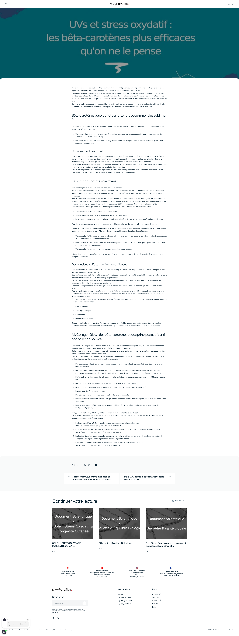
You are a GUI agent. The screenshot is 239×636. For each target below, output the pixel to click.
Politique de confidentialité (25, 629)
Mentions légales (69, 629)
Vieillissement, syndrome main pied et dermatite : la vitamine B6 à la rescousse (91, 478)
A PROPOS (156, 594)
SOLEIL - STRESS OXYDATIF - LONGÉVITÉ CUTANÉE (67, 544)
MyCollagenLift (124, 594)
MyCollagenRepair (125, 601)
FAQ (154, 607)
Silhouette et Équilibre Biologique (115, 543)
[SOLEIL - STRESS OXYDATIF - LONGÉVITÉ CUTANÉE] (72, 523)
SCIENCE (155, 597)
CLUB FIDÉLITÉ (158, 601)
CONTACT (156, 604)
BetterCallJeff (231, 629)
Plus (53, 551)
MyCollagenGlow (124, 597)
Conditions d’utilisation (39, 629)
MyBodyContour (124, 604)
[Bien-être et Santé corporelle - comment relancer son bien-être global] (166, 523)
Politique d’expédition (51, 629)
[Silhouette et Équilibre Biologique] (119, 523)
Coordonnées (61, 629)
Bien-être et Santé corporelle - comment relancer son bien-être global (166, 544)
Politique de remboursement (11, 629)
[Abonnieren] (84, 603)
